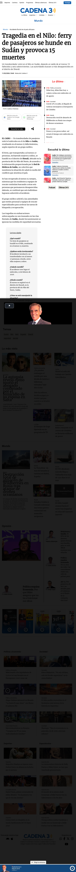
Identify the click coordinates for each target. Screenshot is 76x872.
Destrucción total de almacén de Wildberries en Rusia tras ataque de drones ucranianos (59, 120)
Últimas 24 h (52, 2)
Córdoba (41, 15)
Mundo (5, 29)
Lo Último (24, 15)
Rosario (50, 15)
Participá (67, 3)
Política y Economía (55, 88)
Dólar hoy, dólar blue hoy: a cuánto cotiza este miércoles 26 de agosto (58, 93)
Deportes (7, 2)
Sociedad (52, 101)
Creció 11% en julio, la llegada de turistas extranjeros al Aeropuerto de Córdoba (59, 107)
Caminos (14, 2)
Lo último (58, 81)
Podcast (52, 187)
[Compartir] (32, 129)
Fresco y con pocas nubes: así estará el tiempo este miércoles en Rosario (59, 134)
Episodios (55, 162)
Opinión (21, 2)
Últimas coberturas (41, 2)
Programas (29, 2)
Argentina (32, 15)
